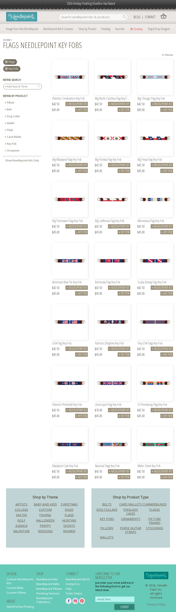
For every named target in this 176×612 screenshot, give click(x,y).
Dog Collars (106, 510)
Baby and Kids (45, 504)
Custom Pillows (16, 592)
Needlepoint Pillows (49, 589)
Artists (21, 504)
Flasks (154, 510)
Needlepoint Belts (47, 584)
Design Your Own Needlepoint (22, 29)
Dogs (69, 510)
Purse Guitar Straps (130, 530)
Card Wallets (130, 504)
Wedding (45, 531)
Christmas (138, 29)
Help (69, 589)
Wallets (107, 537)
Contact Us (73, 584)
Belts (106, 504)
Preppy (45, 526)
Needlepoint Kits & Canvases (58, 29)
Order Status (74, 593)
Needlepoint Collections (44, 600)
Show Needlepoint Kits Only (22, 160)
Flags (69, 515)
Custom (45, 510)
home (7, 40)
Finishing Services (47, 593)
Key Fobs (107, 519)
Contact (150, 16)
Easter (21, 515)
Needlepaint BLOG (78, 579)
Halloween (45, 520)
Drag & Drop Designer (159, 29)
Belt (9, 109)
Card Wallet (14, 137)
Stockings (154, 528)
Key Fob (13, 69)
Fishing (45, 515)
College (21, 510)
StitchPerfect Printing (20, 607)
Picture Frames (154, 521)
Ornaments (130, 519)
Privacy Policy (156, 604)
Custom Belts (15, 588)
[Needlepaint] (21, 17)
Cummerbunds (155, 504)
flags (12, 62)
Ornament (13, 150)
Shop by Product (87, 29)
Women (69, 531)
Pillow (10, 102)
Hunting (69, 520)
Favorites (119, 29)
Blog (137, 16)
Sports (69, 526)
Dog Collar (13, 116)
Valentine (21, 531)
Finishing (105, 29)
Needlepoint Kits (47, 579)
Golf (21, 520)
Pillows (106, 528)
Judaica (21, 526)
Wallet (10, 123)
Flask (10, 130)
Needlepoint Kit (77, 104)
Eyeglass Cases (130, 512)
